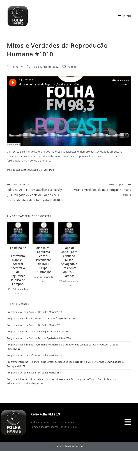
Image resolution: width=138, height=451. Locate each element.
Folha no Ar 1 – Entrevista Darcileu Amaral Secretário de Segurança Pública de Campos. (18, 266)
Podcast (72, 66)
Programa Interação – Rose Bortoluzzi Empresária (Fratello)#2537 (41, 318)
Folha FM (17, 66)
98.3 (18, 170)
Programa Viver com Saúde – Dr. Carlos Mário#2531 (34, 325)
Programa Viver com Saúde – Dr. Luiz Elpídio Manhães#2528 (39, 338)
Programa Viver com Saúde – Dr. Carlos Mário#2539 (34, 312)
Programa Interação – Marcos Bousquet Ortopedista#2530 (38, 331)
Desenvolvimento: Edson (69, 446)
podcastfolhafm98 (37, 170)
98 (14, 170)
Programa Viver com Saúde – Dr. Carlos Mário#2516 (34, 372)
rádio (52, 170)
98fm (23, 170)
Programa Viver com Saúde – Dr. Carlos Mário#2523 (34, 355)
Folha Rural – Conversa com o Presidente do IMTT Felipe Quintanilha (43, 260)
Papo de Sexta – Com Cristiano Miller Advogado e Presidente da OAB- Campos (69, 262)
